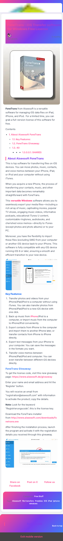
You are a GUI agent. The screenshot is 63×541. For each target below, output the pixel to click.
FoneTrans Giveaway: (25, 143)
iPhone (34, 316)
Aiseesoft (16, 501)
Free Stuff (38, 496)
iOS (45, 501)
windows (33, 503)
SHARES (32, 152)
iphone (56, 501)
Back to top (57, 526)
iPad (50, 501)
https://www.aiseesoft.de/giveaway (32, 376)
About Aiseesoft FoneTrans (25, 134)
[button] (31, 274)
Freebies (39, 501)
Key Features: (21, 139)
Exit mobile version (31, 536)
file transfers (28, 501)
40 (16, 147)
